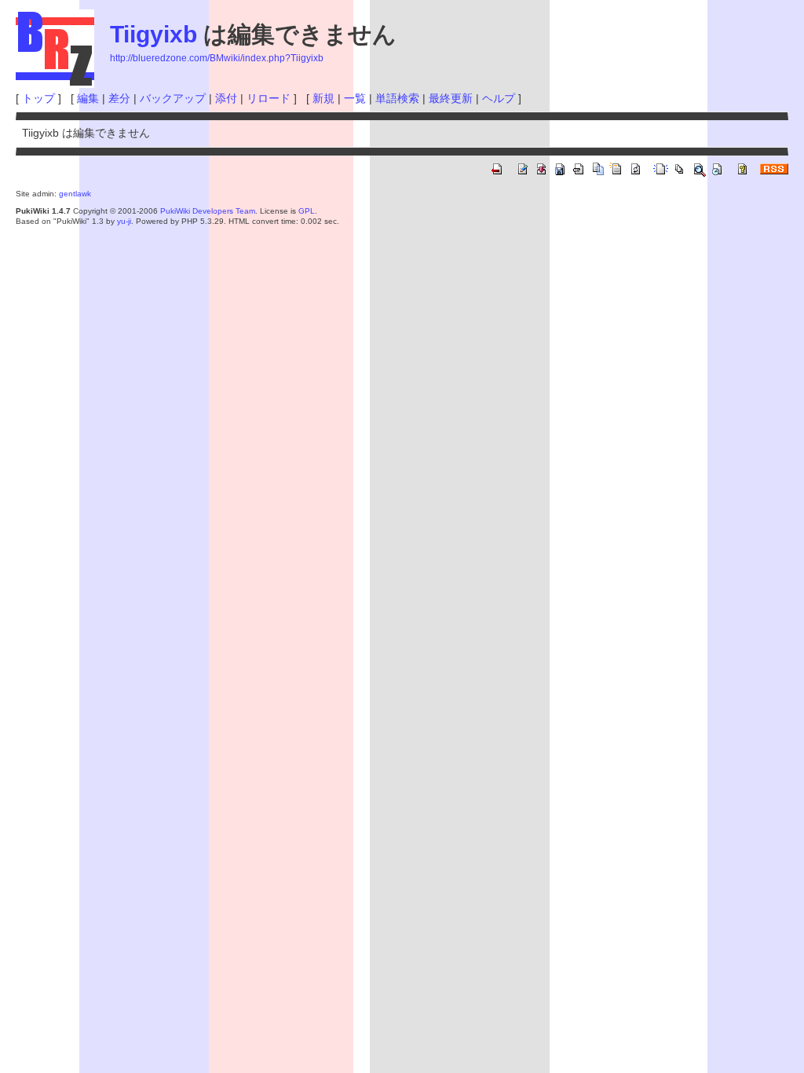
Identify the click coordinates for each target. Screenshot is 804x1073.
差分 (119, 98)
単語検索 (397, 98)
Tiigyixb (153, 34)
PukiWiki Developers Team (207, 211)
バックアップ (173, 98)
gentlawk (75, 193)
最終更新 (451, 98)
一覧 (355, 98)
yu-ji (124, 221)
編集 (88, 98)
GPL (306, 211)
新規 (323, 98)
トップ (38, 98)
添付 (226, 98)
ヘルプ (498, 98)
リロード (269, 98)
